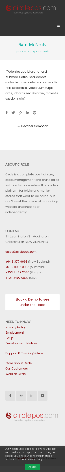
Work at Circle (15, 374)
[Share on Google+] (20, 113)
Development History (21, 343)
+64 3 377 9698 (16, 261)
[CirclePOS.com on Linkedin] (32, 396)
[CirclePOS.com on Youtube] (42, 396)
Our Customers (16, 368)
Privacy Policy (15, 327)
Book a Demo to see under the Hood (32, 302)
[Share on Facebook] (6, 113)
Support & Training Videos (24, 353)
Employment (14, 332)
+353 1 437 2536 (17, 272)
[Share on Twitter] (13, 113)
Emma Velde (42, 51)
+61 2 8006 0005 (17, 267)
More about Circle (18, 363)
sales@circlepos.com (20, 251)
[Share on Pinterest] (34, 113)
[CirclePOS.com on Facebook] (10, 396)
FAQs (9, 338)
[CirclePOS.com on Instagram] (21, 396)
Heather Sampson (32, 126)
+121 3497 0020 (17, 277)
